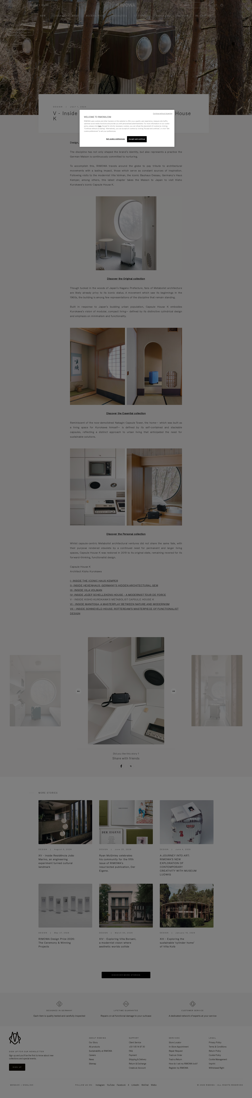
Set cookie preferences (115, 139)
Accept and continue (137, 139)
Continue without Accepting (162, 113)
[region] (127, 128)
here (99, 126)
